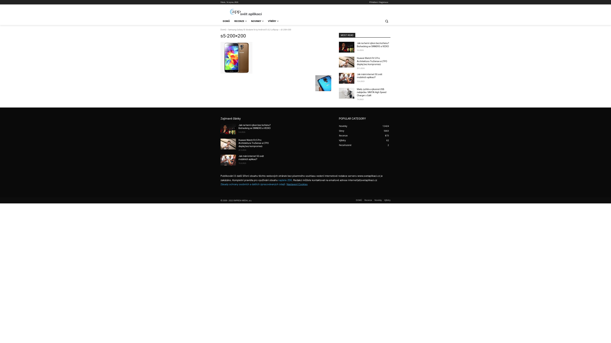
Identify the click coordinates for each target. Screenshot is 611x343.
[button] (386, 21)
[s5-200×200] (276, 58)
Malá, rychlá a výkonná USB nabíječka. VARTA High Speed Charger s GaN (371, 92)
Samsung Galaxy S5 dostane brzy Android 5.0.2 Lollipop (253, 29)
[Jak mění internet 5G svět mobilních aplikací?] (346, 78)
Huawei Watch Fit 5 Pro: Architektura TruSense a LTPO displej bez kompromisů (372, 61)
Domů (223, 29)
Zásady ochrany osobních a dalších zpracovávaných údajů (253, 184)
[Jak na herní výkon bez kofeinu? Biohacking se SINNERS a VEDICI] (346, 47)
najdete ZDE (285, 180)
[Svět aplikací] (246, 12)
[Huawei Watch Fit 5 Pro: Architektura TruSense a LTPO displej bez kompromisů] (346, 62)
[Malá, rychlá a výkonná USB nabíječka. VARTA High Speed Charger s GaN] (346, 93)
